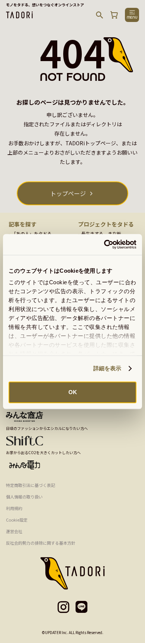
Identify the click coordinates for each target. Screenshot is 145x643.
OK (72, 392)
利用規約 (14, 508)
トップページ (68, 193)
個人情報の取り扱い (24, 497)
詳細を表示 (107, 368)
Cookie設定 (17, 520)
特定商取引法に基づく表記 (30, 485)
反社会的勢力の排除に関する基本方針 (40, 543)
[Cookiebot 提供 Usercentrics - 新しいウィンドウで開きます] (104, 244)
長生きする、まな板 (101, 233)
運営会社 (14, 531)
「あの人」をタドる (32, 233)
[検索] (99, 15)
